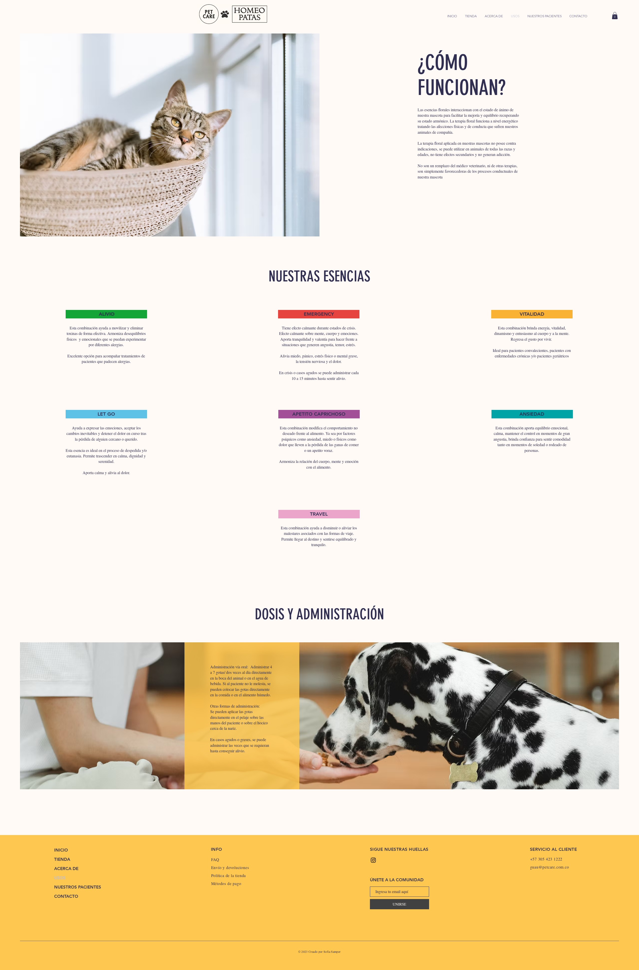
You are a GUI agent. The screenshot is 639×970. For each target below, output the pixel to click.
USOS (60, 877)
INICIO (61, 850)
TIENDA (62, 859)
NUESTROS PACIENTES (76, 887)
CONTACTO (66, 896)
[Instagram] (373, 860)
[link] (615, 15)
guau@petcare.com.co (549, 867)
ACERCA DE (66, 868)
